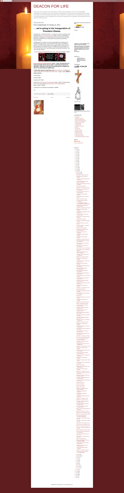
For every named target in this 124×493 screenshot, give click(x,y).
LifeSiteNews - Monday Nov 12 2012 (82, 371)
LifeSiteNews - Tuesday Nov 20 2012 (82, 287)
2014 (76, 167)
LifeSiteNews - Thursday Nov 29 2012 (83, 187)
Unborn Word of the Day (79, 135)
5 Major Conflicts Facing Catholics (82, 303)
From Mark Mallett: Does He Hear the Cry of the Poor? (82, 241)
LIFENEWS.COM (78, 124)
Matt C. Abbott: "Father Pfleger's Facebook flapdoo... (81, 269)
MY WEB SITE (77, 128)
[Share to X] (50, 94)
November (78, 173)
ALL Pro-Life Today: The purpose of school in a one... (82, 215)
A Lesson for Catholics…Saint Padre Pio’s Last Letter (82, 226)
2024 (76, 152)
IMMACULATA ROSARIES (79, 122)
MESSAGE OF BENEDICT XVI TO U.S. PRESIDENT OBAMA (83, 441)
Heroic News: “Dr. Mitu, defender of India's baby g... (82, 246)
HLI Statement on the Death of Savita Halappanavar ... (82, 344)
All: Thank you (78, 295)
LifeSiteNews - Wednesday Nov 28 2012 (83, 207)
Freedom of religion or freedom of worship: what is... (82, 206)
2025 (76, 151)
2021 (76, 157)
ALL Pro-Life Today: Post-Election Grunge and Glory (82, 407)
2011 (76, 469)
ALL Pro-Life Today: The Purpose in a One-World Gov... (82, 192)
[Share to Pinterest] (53, 94)
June (77, 460)
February (78, 466)
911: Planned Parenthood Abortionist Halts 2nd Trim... (82, 278)
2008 (76, 474)
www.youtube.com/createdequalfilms (56, 83)
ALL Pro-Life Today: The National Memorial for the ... (82, 305)
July (77, 458)
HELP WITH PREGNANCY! (80, 119)
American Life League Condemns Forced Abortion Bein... (82, 452)
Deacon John (78, 141)
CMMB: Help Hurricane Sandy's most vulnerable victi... (82, 367)
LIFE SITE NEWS (78, 123)
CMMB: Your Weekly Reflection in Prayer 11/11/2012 (82, 389)
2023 (76, 154)
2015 (76, 166)
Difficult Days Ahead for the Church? (82, 411)
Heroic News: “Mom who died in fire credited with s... (82, 255)
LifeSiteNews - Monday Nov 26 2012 (82, 239)
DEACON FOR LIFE (51, 6)
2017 (76, 163)
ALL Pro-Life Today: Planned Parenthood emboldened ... (81, 416)
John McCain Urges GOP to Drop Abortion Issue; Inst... (82, 230)
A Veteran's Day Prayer (80, 382)
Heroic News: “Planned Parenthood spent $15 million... (82, 402)
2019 (76, 160)
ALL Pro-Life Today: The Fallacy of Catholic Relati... (82, 331)
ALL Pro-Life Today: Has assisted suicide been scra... (82, 353)
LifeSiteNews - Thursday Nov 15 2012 (83, 335)
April (77, 463)
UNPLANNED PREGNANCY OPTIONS (82, 136)
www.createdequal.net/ (47, 35)
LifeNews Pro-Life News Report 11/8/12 (83, 412)
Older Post (68, 97)
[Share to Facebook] (51, 94)
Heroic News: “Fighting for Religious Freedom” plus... (82, 318)
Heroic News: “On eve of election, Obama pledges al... (82, 446)
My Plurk (76, 127)
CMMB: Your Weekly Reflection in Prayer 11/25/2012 (82, 252)
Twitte (37, 83)
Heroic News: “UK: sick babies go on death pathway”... (82, 190)
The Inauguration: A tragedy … (81, 219)
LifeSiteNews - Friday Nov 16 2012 (82, 322)
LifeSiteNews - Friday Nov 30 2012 (82, 174)
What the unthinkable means (81, 438)
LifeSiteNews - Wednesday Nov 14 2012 (83, 346)
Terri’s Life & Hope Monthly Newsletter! (83, 337)
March (77, 464)
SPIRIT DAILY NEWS (79, 134)
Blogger (71, 484)
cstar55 (64, 484)
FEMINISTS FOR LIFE (79, 118)
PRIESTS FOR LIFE (78, 132)
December (78, 172)
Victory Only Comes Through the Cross (83, 422)
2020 (76, 158)
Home (52, 97)
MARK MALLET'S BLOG (79, 126)
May (77, 461)
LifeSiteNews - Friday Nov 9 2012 (82, 398)
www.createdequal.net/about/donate (42, 63)
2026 (76, 149)
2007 (76, 475)
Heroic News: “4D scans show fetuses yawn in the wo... (82, 261)
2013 (76, 169)
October (77, 454)
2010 (76, 471)
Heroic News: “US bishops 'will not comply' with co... (82, 342)
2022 (76, 155)
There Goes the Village (80, 364)
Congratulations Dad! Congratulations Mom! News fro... (83, 266)
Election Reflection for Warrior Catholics (83, 429)
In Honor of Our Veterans (80, 385)
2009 (76, 472)
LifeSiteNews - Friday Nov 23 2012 (82, 256)
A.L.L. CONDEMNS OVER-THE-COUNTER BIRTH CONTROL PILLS (83, 203)
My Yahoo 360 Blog (78, 130)
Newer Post (36, 97)
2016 (76, 164)
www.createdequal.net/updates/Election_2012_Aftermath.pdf (48, 51)
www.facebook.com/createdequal (46, 82)
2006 (76, 477)
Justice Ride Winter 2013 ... (81, 289)
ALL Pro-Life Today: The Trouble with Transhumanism (82, 432)
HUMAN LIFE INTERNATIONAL (80, 120)
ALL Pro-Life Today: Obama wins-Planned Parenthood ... (82, 339)
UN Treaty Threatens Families (81, 227)
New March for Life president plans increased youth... (82, 281)
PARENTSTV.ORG (78, 131)
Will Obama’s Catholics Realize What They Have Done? (82, 376)
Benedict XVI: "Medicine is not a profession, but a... (81, 310)
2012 (76, 170)
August (77, 457)
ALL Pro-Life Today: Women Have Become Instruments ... (82, 182)
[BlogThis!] (49, 94)
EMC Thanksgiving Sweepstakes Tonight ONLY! (82, 271)
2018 (76, 161)
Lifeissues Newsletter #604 (81, 186)
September (78, 455)
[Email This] (48, 94)
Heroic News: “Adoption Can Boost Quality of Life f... (82, 308)
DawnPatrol (77, 116)
